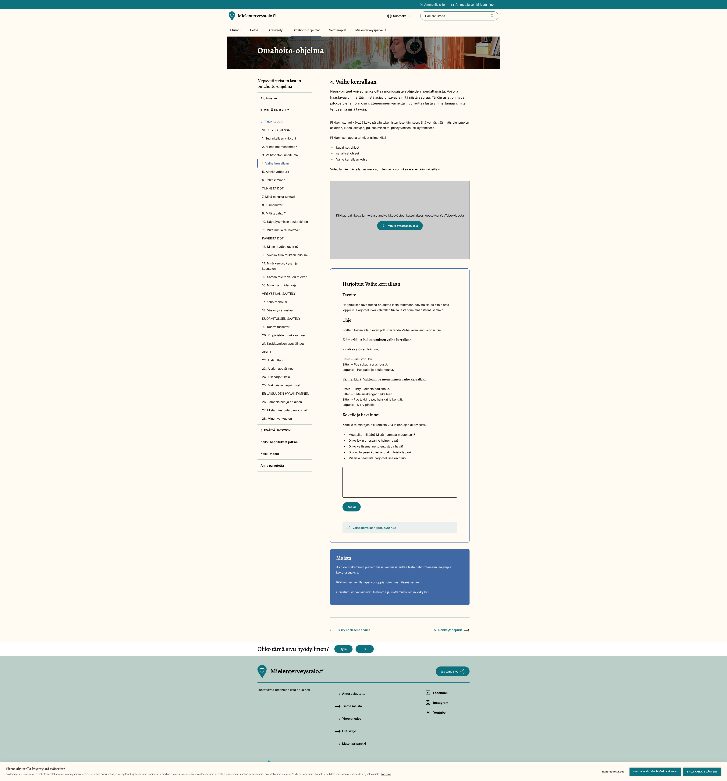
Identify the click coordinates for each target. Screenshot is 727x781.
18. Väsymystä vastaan (278, 310)
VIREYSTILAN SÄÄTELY (279, 293)
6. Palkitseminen (273, 180)
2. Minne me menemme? (279, 147)
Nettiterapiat (337, 30)
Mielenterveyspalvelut (370, 30)
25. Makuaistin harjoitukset (281, 385)
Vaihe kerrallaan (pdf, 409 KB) (374, 528)
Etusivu (235, 30)
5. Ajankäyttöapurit (275, 172)
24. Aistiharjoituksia (276, 377)
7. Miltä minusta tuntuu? (278, 197)
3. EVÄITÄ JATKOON (276, 430)
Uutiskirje (349, 731)
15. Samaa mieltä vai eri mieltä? (284, 277)
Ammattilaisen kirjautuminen (475, 4)
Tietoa (254, 30)
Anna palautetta (272, 465)
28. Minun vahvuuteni (277, 418)
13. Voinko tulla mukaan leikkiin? (285, 255)
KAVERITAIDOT (273, 238)
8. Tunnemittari (272, 205)
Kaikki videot (270, 454)
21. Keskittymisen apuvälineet (283, 343)
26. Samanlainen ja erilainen (282, 402)
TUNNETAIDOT (273, 188)
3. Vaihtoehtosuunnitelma (280, 155)
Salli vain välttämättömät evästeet (655, 771)
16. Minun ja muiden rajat (279, 285)
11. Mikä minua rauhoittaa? (281, 230)
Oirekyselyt (275, 30)
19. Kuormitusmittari (276, 327)
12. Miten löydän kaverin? (280, 247)
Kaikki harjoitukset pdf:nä (279, 442)
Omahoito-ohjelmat (306, 30)
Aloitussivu (269, 98)
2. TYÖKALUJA (272, 122)
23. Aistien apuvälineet (278, 368)
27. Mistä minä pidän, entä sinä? (284, 410)
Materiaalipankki (354, 743)
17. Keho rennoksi (274, 302)
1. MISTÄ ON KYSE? (275, 110)
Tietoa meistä (352, 706)
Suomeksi (397, 18)
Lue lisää (386, 774)
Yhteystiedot (351, 718)
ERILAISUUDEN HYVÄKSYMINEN (285, 393)
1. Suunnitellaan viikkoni (279, 138)
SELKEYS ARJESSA (276, 130)
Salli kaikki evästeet (702, 771)
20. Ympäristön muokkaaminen (284, 335)
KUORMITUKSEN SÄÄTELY (281, 318)
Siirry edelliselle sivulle (354, 630)
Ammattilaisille (434, 4)
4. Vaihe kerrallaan (275, 163)
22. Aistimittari (272, 360)
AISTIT (266, 352)
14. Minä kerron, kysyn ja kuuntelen (280, 265)
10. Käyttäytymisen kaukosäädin (285, 222)
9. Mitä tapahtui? (274, 213)
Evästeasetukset (613, 771)
